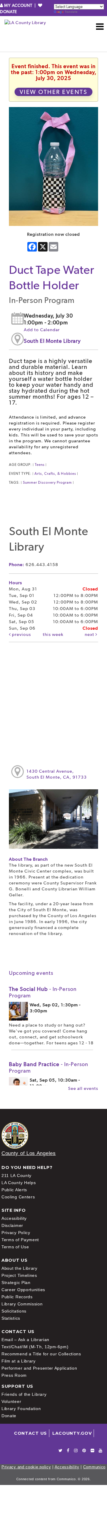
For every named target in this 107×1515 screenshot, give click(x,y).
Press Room (14, 1375)
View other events (54, 91)
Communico (94, 1467)
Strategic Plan (16, 1282)
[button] (100, 26)
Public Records (17, 1296)
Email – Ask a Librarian (25, 1339)
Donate (8, 1415)
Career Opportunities (23, 1289)
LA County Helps (18, 1182)
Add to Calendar (42, 329)
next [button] (90, 634)
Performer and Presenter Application (39, 1368)
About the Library (19, 1268)
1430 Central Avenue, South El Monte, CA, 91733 (56, 774)
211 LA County (16, 1175)
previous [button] (21, 634)
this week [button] (53, 634)
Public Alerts (14, 1189)
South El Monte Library (52, 341)
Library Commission (22, 1304)
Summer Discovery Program (47, 482)
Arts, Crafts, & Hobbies (55, 474)
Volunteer (11, 1401)
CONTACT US (30, 1433)
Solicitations (13, 1311)
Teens (40, 465)
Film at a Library (18, 1361)
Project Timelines (19, 1275)
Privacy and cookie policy (26, 1467)
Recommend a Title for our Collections (41, 1353)
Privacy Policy (15, 1232)
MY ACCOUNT (18, 5)
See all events (83, 1088)
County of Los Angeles (28, 1153)
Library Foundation (21, 1408)
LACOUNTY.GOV (72, 1433)
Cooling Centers (18, 1197)
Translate (71, 11)
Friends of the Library (23, 1394)
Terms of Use (15, 1246)
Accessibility (14, 1218)
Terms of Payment (20, 1239)
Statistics (10, 1318)
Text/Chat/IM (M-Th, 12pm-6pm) (34, 1346)
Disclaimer (12, 1225)
